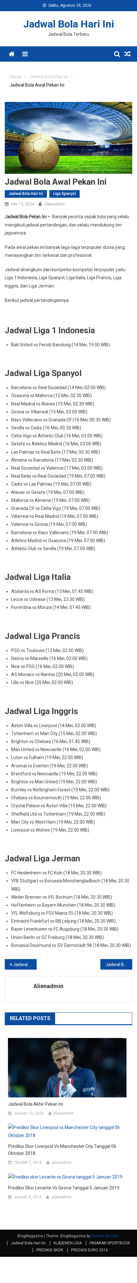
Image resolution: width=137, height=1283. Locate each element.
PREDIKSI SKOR (49, 1250)
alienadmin (54, 204)
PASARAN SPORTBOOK (110, 1243)
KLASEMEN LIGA (68, 1243)
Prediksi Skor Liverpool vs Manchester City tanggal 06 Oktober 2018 (62, 1150)
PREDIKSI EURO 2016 (89, 1250)
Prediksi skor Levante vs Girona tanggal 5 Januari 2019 (63, 1187)
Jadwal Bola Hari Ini (68, 24)
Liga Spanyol (64, 193)
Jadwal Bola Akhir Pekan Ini (25, 964)
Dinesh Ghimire (105, 1236)
